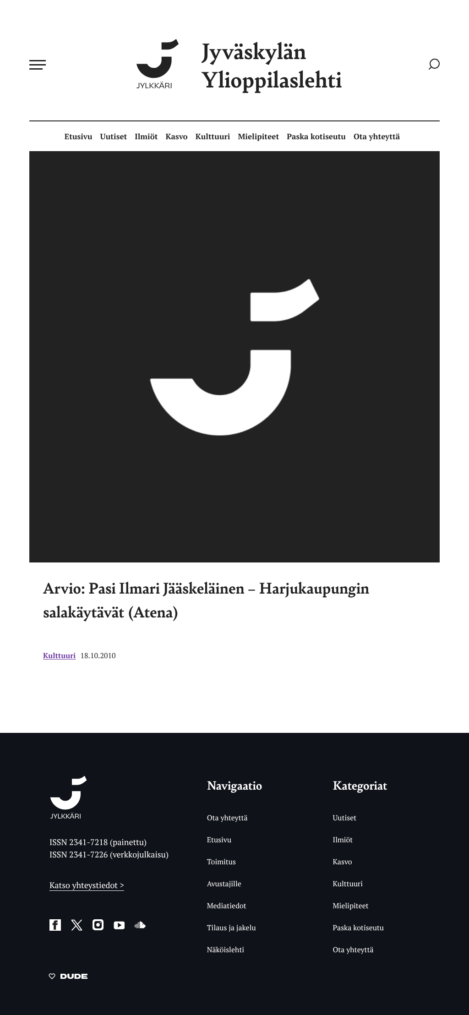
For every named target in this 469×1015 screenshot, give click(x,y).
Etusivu (79, 136)
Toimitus (221, 862)
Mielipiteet (258, 136)
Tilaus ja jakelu (231, 927)
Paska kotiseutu (316, 136)
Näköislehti (225, 949)
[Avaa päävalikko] (37, 64)
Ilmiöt (146, 136)
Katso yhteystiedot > (86, 885)
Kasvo (176, 136)
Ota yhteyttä (377, 136)
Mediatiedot (226, 905)
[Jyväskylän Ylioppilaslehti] (68, 815)
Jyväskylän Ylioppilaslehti (272, 64)
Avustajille (224, 884)
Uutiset (113, 136)
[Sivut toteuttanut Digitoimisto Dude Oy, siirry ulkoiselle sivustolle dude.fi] (68, 978)
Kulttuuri (213, 136)
